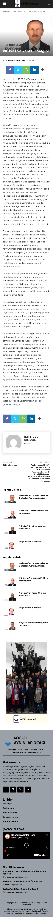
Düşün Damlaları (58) (30, 541)
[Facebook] (10, 70)
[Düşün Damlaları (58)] (10, 545)
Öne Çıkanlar (18, 11)
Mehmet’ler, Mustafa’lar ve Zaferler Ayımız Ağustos (33, 496)
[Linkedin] (34, 70)
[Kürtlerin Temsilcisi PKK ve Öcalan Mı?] (10, 514)
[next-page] (8, 635)
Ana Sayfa (6, 11)
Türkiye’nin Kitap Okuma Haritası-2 (20, 889)
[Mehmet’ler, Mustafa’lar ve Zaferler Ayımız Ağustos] (10, 499)
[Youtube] (28, 790)
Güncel (6, 885)
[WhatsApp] (26, 70)
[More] (43, 70)
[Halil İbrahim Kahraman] (13, 442)
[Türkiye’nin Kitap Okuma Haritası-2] (10, 530)
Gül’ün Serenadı (10, 465)
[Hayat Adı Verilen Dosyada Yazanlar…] (10, 626)
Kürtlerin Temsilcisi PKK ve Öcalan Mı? (33, 512)
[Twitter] (18, 70)
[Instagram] (13, 790)
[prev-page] (4, 635)
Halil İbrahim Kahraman (14, 61)
